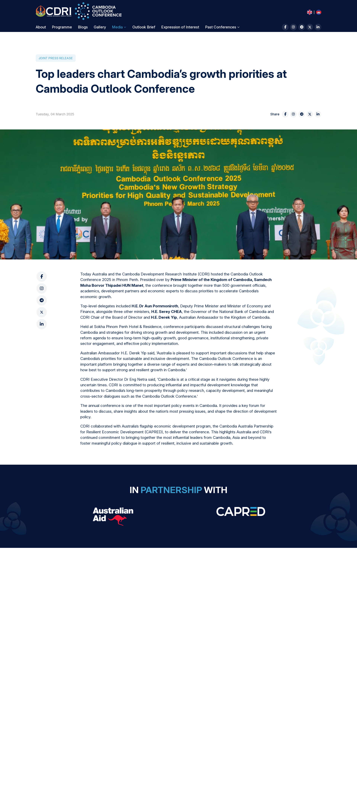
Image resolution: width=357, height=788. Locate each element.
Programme (62, 27)
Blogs (83, 27)
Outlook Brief (143, 27)
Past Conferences (220, 27)
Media (117, 27)
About (41, 27)
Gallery (100, 27)
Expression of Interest (180, 27)
